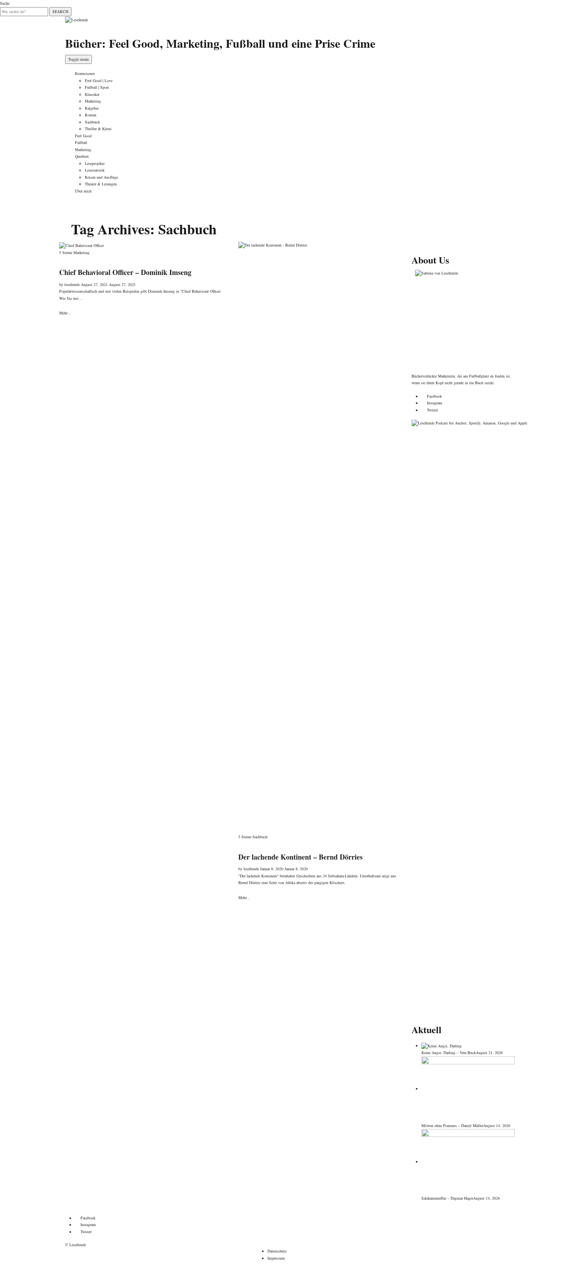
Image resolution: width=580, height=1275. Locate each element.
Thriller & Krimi (98, 128)
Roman (90, 115)
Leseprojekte (95, 163)
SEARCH (60, 11)
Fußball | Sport (97, 87)
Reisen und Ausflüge (101, 177)
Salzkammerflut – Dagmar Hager (447, 1198)
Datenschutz (277, 1251)
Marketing (93, 101)
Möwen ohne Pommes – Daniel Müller (452, 1125)
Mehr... (65, 313)
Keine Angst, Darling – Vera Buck (448, 1052)
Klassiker (92, 94)
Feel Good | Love (98, 80)
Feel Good (83, 135)
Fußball (81, 142)
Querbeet (82, 156)
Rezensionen (85, 73)
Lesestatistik (95, 170)
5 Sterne (65, 252)
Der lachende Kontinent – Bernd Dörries (300, 857)
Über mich (83, 191)
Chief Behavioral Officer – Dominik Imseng (125, 272)
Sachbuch (92, 122)
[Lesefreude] (76, 19)
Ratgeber (92, 108)
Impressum (276, 1258)
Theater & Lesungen (101, 184)
